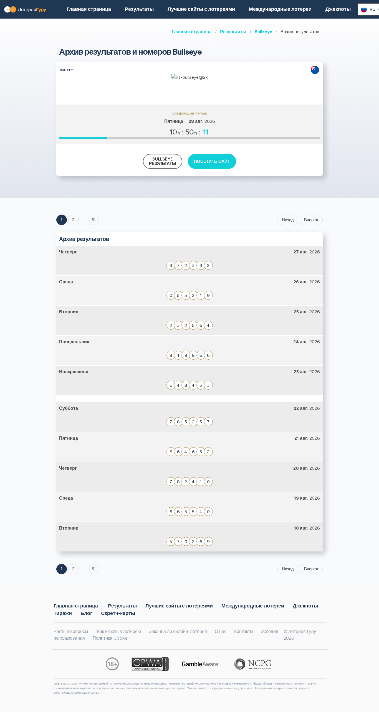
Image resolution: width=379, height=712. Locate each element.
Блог (86, 613)
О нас (220, 631)
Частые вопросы (71, 631)
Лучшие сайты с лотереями (201, 9)
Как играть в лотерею (119, 631)
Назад (288, 219)
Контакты (243, 631)
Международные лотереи (280, 9)
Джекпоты (338, 9)
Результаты (233, 31)
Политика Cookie (110, 638)
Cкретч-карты (118, 613)
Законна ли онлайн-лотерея (178, 631)
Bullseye (263, 31)
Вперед (311, 219)
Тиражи (63, 613)
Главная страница (192, 31)
